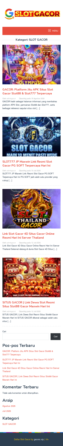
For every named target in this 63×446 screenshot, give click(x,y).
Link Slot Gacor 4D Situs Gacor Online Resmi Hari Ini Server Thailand (28, 236)
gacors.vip (39, 439)
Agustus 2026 (8, 405)
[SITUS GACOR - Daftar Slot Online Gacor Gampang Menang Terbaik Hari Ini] (31, 12)
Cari (4, 331)
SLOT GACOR (9, 423)
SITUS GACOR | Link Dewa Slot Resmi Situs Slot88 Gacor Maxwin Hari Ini (28, 304)
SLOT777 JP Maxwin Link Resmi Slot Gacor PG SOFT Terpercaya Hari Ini (27, 163)
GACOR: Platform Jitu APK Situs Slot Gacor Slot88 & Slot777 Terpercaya (27, 91)
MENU (55, 30)
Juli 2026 (6, 410)
